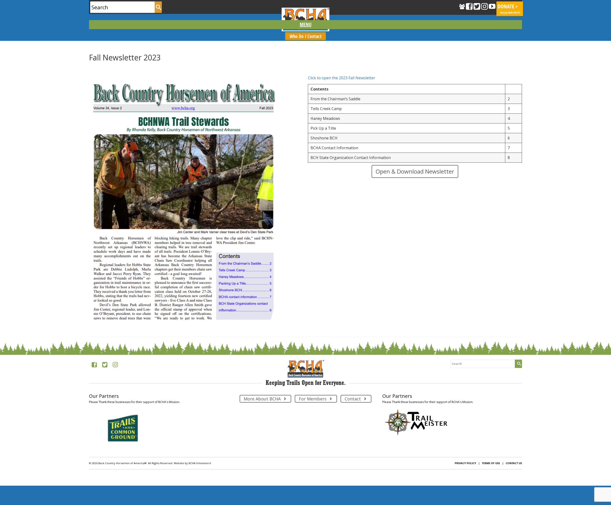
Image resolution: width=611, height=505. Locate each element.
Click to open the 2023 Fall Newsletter (341, 77)
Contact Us (514, 463)
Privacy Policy (465, 463)
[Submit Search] (158, 7)
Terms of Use (491, 463)
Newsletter (113, 67)
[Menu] (305, 24)
